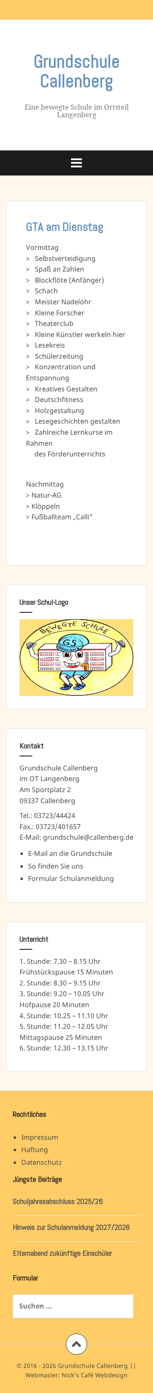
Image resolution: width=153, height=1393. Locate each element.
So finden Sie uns (55, 866)
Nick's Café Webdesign (95, 1375)
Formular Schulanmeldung (71, 878)
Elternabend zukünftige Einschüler (62, 1253)
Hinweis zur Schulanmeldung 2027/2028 (71, 1227)
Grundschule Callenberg (77, 71)
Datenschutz (41, 1162)
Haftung (34, 1149)
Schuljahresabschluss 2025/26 (58, 1201)
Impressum (39, 1137)
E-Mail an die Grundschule (70, 853)
